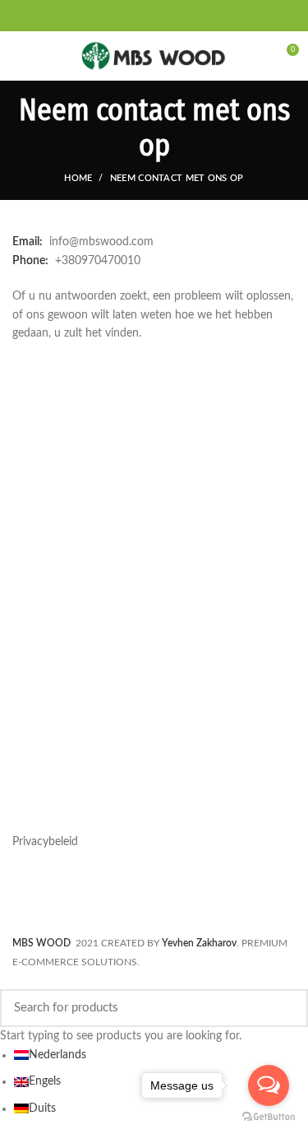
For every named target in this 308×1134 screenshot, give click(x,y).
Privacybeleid (45, 842)
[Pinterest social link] (154, 16)
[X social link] (135, 16)
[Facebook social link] (125, 16)
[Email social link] (144, 16)
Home (78, 178)
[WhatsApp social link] (174, 16)
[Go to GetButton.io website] (268, 1117)
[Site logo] (154, 56)
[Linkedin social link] (164, 16)
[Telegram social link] (184, 16)
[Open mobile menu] (20, 56)
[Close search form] (9, 981)
